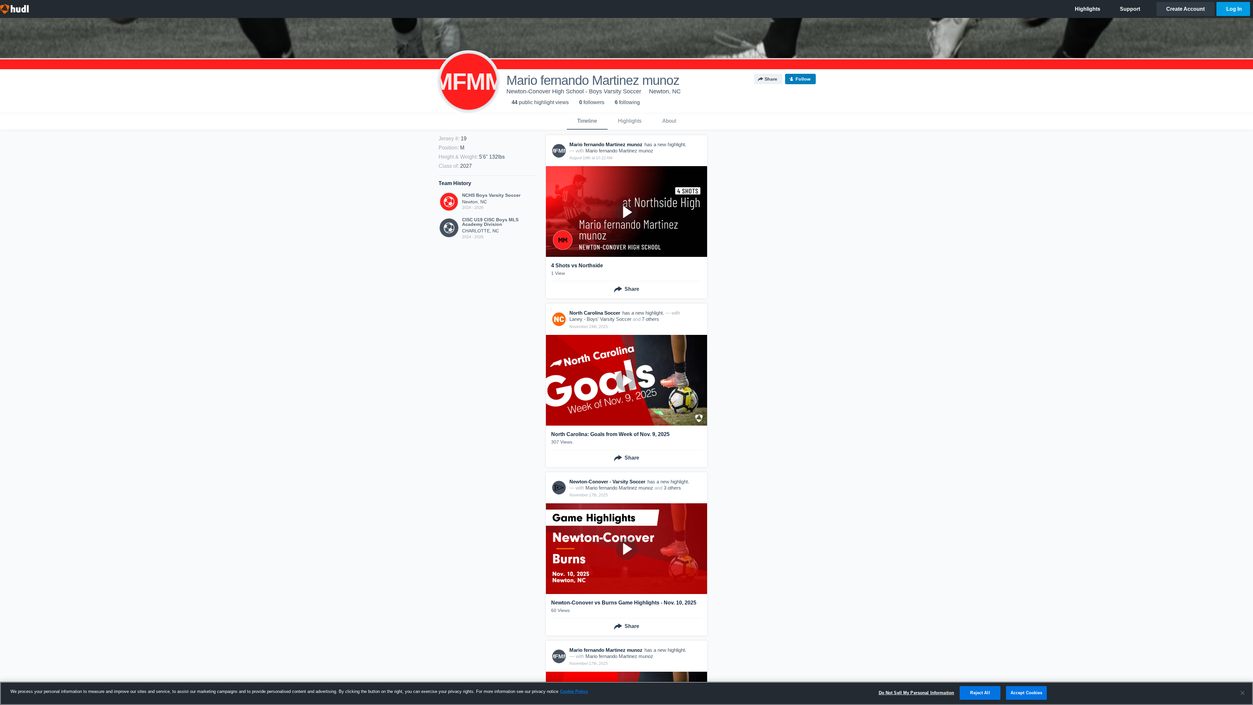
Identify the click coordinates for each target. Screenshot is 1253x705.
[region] (626, 693)
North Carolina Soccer (594, 313)
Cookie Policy (574, 691)
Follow (803, 79)
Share (771, 79)
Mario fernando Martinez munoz (619, 150)
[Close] (1242, 693)
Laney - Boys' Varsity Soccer (600, 319)
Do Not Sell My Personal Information (916, 692)
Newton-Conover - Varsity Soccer (607, 481)
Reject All (980, 692)
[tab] (587, 121)
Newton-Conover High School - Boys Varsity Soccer (573, 91)
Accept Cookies (1027, 692)
